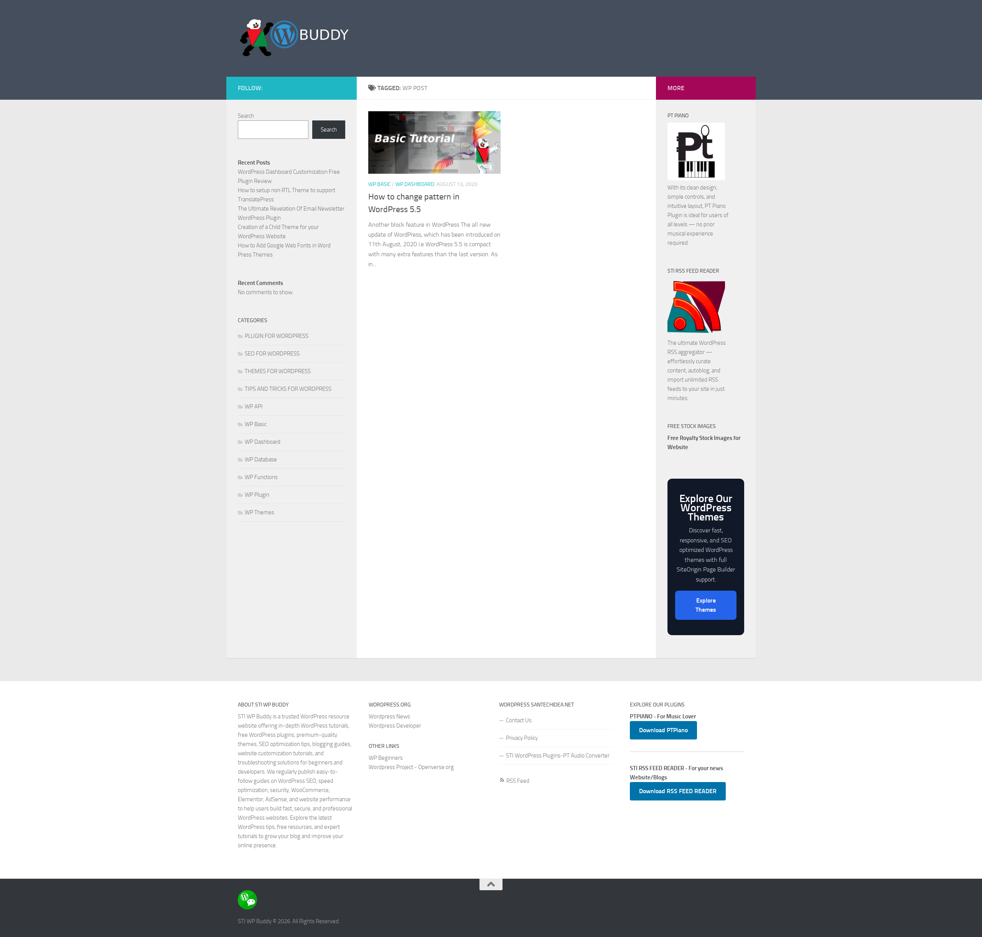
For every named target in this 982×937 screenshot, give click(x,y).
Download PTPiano (663, 730)
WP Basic (379, 184)
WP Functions (261, 477)
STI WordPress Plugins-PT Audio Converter (558, 755)
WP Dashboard (414, 184)
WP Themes (259, 512)
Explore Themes (705, 605)
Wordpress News (389, 716)
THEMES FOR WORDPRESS (278, 371)
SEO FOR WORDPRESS (272, 353)
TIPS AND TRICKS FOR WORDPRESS (288, 388)
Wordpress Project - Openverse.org (411, 767)
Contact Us (519, 720)
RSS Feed (517, 780)
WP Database (261, 459)
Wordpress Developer (395, 725)
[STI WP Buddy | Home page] (294, 38)
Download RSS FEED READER (678, 791)
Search (246, 115)
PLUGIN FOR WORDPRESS (276, 336)
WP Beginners (386, 757)
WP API (254, 406)
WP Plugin (257, 494)
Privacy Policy (522, 737)
